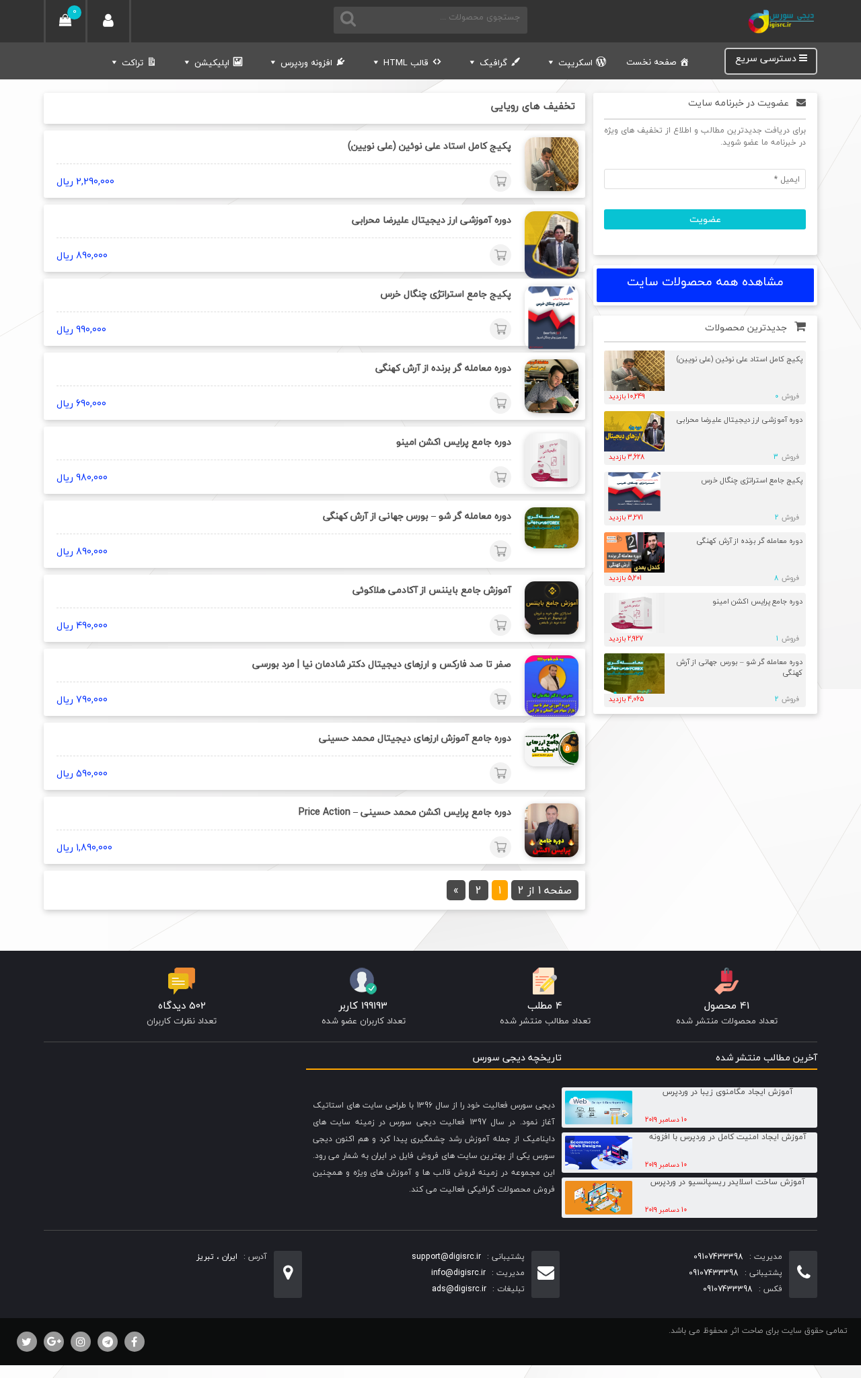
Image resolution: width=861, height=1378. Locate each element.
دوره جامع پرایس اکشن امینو (757, 601)
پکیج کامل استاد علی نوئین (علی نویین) (739, 359)
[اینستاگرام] (81, 1342)
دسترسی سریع (767, 59)
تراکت (132, 62)
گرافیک (493, 62)
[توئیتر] (27, 1342)
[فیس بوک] (134, 1342)
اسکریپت (575, 62)
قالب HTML (405, 62)
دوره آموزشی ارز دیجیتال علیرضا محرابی (739, 419)
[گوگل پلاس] (54, 1342)
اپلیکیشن (211, 62)
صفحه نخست (651, 62)
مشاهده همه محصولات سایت (705, 281)
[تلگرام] (108, 1342)
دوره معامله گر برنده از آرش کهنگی (749, 540)
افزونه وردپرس (306, 62)
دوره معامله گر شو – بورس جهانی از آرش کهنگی (739, 667)
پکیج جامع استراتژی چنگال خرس (751, 480)
